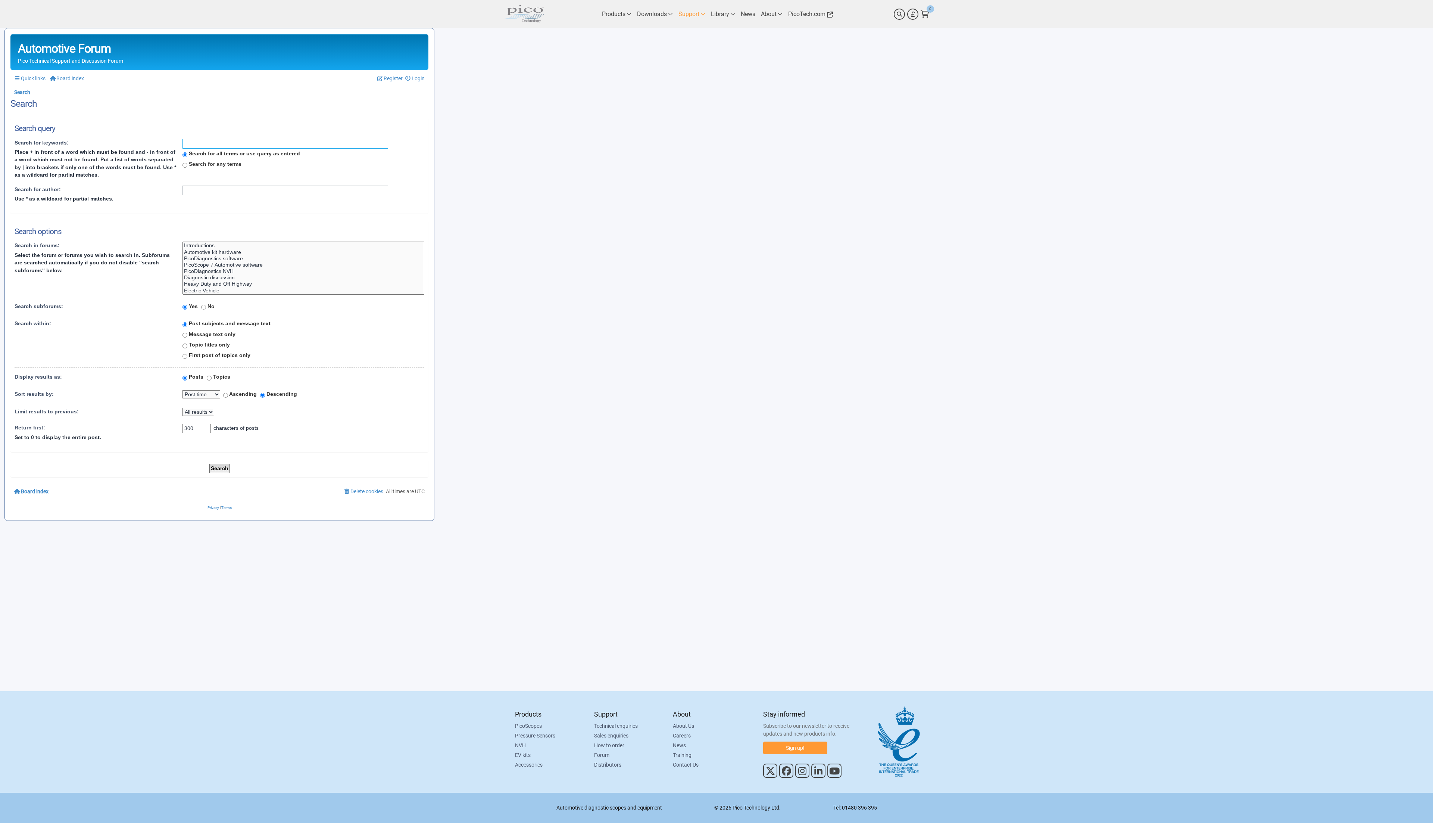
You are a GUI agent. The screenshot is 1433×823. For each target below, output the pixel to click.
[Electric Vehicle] (303, 291)
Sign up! (795, 748)
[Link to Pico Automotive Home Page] (524, 14)
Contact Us (686, 765)
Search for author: (38, 189)
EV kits (523, 755)
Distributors (607, 765)
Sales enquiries (611, 736)
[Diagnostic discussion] (303, 277)
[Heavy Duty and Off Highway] (303, 284)
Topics (221, 377)
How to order (609, 745)
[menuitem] (415, 78)
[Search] (899, 14)
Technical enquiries (616, 726)
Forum (601, 755)
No (210, 306)
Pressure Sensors (535, 736)
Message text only (211, 334)
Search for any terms (214, 164)
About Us (683, 726)
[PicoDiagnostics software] (303, 258)
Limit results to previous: (47, 411)
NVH (520, 745)
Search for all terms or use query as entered (243, 153)
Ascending (242, 394)
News (679, 745)
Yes (192, 306)
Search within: (33, 323)
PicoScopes (528, 726)
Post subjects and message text (229, 323)
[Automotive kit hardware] (303, 252)
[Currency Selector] (912, 14)
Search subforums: (39, 306)
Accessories (529, 765)
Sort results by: (34, 394)
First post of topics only (218, 355)
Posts (195, 377)
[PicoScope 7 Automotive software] (303, 265)
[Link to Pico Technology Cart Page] (925, 14)
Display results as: (38, 377)
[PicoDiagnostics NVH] (303, 271)
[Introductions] (303, 245)
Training (682, 755)
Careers (682, 736)
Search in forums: (37, 245)
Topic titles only (208, 345)
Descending (281, 394)
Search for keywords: (42, 143)
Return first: (30, 428)
